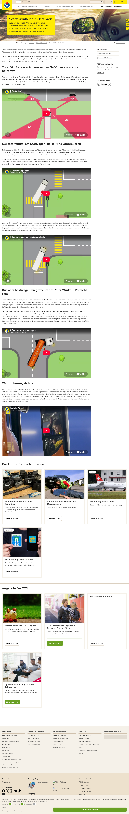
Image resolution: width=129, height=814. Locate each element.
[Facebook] (3, 790)
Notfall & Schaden (121, 2)
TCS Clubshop (84, 782)
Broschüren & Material (105, 53)
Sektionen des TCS (112, 732)
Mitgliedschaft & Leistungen (27, 6)
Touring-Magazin (59, 747)
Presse (81, 754)
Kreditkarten (6, 747)
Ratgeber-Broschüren (60, 738)
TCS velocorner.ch (85, 785)
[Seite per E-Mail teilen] (102, 85)
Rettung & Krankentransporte (89, 744)
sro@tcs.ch (100, 73)
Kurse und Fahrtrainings (105, 58)
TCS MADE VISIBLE (85, 792)
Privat (18, 2)
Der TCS (82, 732)
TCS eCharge (65, 788)
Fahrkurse (5, 751)
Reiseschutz (6, 738)
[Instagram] (11, 790)
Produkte (47, 6)
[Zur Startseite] (7, 5)
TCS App (63, 782)
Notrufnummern (33, 738)
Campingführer (58, 741)
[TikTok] (19, 790)
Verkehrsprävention (60, 735)
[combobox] (115, 737)
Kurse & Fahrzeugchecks (64, 6)
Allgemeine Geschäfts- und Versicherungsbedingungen (11, 761)
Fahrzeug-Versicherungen (11, 741)
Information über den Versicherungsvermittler (10, 766)
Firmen (24, 2)
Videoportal (57, 744)
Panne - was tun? (34, 735)
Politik (81, 747)
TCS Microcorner (85, 788)
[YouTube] (3, 794)
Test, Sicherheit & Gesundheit (111, 6)
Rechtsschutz (6, 744)
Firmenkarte (6, 757)
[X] (7, 790)
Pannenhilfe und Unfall (10, 735)
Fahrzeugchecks (7, 754)
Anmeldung (6, 782)
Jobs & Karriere (84, 738)
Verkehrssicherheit (85, 741)
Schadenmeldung (34, 741)
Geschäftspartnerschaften (88, 751)
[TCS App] (55, 782)
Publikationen (60, 732)
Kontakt (110, 2)
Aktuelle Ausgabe (43, 782)
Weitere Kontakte (34, 744)
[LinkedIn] (15, 790)
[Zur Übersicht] (66, 43)
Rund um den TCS (85, 735)
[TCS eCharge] (56, 788)
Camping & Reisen (86, 6)
